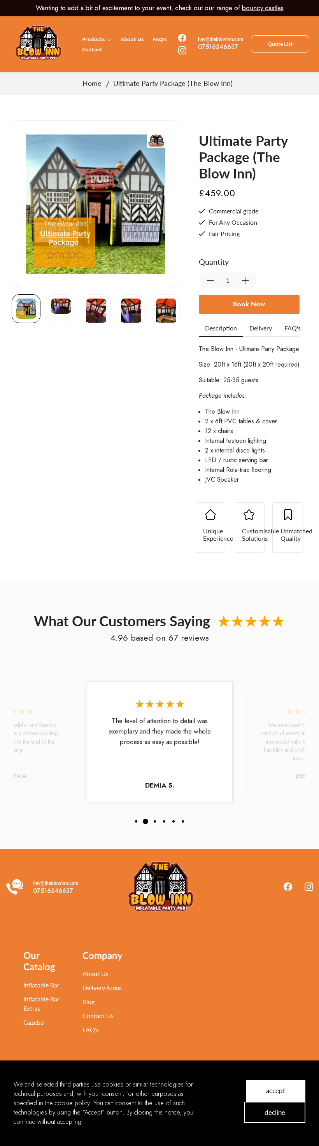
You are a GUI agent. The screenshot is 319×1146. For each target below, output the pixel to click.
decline (275, 1112)
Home (92, 83)
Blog (88, 1001)
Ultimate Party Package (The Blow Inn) (173, 83)
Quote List (280, 43)
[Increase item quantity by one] (245, 280)
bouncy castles (263, 7)
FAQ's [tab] (292, 328)
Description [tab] (221, 328)
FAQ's (160, 39)
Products (94, 39)
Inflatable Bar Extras (41, 1003)
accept (275, 1091)
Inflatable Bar (41, 985)
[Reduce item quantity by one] (210, 280)
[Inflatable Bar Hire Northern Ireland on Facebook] (180, 37)
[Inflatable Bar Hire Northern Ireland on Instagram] (180, 50)
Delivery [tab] (260, 328)
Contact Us (98, 1015)
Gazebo (33, 1022)
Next (168, 205)
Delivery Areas (102, 987)
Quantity (214, 261)
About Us (132, 39)
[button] (136, 827)
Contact (92, 49)
